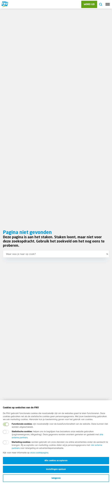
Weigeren (56, 478)
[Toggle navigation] (107, 4)
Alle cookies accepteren (56, 460)
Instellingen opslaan (56, 469)
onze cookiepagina (39, 452)
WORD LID (89, 4)
